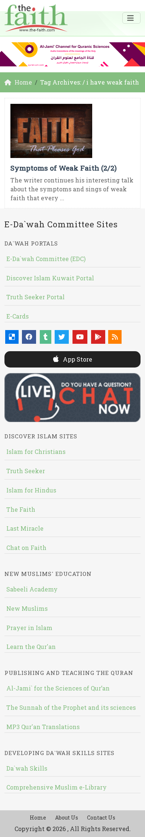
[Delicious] (12, 337)
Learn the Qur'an (31, 646)
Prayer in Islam (29, 628)
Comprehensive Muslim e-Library (56, 787)
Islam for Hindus (31, 490)
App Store (76, 359)
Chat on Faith (26, 547)
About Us (66, 817)
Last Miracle (25, 528)
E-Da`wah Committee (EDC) (46, 259)
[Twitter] (62, 337)
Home (38, 817)
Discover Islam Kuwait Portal (50, 278)
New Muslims (27, 608)
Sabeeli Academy (32, 589)
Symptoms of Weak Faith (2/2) (63, 167)
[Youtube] (79, 337)
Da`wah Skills (26, 768)
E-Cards (17, 316)
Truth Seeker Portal (35, 297)
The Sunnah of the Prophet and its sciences (71, 707)
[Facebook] (29, 337)
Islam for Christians (35, 451)
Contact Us (101, 817)
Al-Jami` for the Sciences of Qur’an (58, 688)
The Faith (20, 509)
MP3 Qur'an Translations (43, 727)
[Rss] (115, 337)
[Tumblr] (45, 337)
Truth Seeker (25, 471)
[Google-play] (98, 337)
